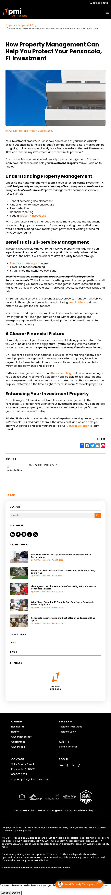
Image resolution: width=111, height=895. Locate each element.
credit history (77, 302)
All (14, 642)
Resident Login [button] (67, 731)
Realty (15, 731)
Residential (17, 726)
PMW (103, 827)
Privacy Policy (24, 830)
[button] (12, 534)
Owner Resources (21, 736)
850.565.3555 (100, 2)
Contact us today (78, 426)
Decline (16, 892)
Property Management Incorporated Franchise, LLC (68, 810)
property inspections (33, 215)
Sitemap (9, 830)
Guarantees (18, 741)
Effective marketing (22, 263)
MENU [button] (107, 12)
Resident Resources (70, 726)
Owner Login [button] (18, 746)
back (11, 495)
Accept (5, 892)
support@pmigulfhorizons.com (29, 779)
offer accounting (60, 373)
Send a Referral (68, 746)
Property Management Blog (21, 25)
